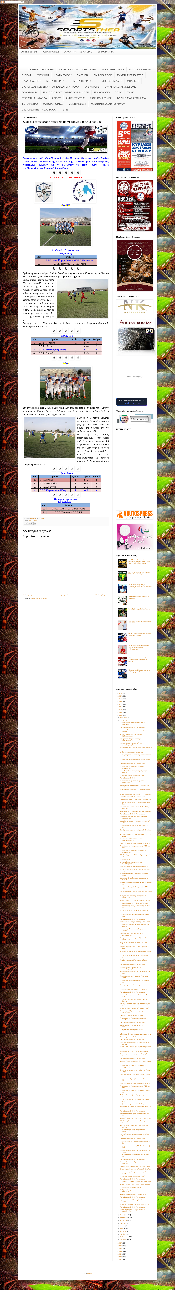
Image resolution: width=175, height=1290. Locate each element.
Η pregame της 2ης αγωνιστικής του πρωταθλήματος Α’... (131, 968)
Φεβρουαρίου (124, 1237)
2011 (120, 1259)
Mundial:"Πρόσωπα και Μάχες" (108, 104)
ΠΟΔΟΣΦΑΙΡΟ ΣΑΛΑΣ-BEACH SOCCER (66, 92)
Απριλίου (123, 1231)
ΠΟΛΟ (118, 92)
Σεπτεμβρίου (124, 1217)
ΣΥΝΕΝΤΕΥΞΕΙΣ (75, 98)
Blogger (89, 1273)
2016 (120, 1246)
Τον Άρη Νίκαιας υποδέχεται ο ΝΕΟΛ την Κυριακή (135, 1166)
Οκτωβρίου (123, 1215)
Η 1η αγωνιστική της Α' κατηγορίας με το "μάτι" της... (136, 1083)
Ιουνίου (122, 1226)
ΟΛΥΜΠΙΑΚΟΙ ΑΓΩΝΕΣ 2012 (121, 86)
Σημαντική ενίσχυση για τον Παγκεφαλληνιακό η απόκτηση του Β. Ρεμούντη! (140, 586)
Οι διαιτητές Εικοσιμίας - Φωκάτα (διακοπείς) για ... (135, 1204)
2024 (120, 698)
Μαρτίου (123, 1234)
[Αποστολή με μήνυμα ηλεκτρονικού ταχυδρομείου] (25, 523)
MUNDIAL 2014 (77, 104)
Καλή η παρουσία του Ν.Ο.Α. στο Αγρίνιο (132, 1037)
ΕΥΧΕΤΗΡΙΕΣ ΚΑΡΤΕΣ (130, 75)
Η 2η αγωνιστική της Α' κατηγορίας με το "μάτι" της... (136, 843)
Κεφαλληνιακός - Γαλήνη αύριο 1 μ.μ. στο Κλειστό (135, 922)
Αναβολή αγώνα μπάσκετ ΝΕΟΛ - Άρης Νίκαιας (134, 1104)
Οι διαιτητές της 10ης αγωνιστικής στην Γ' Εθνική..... (136, 794)
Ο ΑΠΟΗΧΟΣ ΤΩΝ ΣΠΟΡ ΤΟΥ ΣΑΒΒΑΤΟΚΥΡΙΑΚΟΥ (51, 86)
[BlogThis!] (27, 523)
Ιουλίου (122, 1223)
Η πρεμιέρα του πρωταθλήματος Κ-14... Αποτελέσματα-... (132, 934)
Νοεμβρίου (123, 720)
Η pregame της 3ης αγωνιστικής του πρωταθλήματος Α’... (131, 744)
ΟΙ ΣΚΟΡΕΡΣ (92, 86)
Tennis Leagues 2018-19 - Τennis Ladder (132, 727)
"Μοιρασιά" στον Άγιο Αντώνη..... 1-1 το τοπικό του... (136, 1118)
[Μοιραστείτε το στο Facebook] (32, 523)
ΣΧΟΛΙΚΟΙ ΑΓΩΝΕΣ (101, 98)
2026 (120, 693)
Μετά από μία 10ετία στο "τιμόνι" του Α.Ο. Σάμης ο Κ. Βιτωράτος (139, 670)
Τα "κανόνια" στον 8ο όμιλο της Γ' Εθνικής (133, 775)
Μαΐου (122, 1228)
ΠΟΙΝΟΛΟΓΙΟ (102, 92)
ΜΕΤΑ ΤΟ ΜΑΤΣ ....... (85, 81)
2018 (120, 715)
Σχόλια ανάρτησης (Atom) (39, 598)
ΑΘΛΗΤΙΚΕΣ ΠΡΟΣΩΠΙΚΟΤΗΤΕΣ (77, 69)
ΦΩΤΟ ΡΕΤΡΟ (30, 104)
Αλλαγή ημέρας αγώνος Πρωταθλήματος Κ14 (134, 1051)
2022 (120, 704)
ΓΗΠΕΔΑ (26, 75)
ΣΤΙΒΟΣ (56, 98)
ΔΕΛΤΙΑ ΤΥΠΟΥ (63, 75)
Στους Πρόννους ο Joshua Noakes (139, 609)
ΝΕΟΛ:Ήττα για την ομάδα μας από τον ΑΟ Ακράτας (136, 811)
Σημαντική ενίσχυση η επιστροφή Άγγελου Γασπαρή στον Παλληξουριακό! (138, 647)
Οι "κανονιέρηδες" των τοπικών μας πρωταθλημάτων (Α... (131, 839)
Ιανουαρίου (123, 1239)
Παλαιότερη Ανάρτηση (101, 595)
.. (22, 69)
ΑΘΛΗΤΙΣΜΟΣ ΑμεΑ (112, 69)
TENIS (65, 109)
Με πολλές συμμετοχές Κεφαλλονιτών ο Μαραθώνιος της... (132, 1210)
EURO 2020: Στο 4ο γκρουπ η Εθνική (131, 1015)
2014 (120, 1251)
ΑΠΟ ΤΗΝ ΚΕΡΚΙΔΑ (140, 69)
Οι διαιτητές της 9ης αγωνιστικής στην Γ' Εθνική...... (135, 1008)
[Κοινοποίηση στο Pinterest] (34, 523)
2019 (120, 712)
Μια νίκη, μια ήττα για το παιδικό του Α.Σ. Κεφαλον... (136, 1184)
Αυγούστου (123, 1220)
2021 (120, 707)
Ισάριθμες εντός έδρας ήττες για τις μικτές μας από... (135, 1034)
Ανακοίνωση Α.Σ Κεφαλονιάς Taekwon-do (133, 1194)
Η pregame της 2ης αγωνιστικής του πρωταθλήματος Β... (131, 739)
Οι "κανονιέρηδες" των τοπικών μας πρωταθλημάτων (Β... (131, 863)
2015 (120, 1248)
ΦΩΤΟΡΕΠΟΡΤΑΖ (53, 104)
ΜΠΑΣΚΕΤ (133, 81)
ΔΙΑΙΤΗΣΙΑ (83, 75)
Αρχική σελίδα (29, 51)
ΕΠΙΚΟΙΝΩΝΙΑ (106, 51)
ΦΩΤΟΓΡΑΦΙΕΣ (50, 51)
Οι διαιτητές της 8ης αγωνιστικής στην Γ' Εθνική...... (135, 1169)
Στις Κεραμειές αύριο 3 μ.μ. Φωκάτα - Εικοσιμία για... (136, 799)
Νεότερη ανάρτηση (29, 595)
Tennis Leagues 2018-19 (127, 778)
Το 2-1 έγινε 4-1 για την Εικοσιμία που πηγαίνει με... (136, 1181)
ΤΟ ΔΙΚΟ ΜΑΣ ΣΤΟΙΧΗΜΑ (131, 98)
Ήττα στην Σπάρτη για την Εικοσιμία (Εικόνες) (134, 903)
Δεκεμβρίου (124, 717)
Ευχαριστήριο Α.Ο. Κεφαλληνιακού (130, 1187)
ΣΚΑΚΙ (130, 92)
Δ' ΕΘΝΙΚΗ (43, 75)
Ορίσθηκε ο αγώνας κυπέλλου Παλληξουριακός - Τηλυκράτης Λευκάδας (138, 659)
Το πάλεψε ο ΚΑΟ (125, 859)
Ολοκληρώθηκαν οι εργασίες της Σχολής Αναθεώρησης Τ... (132, 723)
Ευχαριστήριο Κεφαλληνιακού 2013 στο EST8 (134, 989)
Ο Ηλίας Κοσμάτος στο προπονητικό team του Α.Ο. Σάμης (139, 634)
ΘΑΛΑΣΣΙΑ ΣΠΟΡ (31, 81)
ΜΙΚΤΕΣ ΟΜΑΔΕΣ (112, 81)
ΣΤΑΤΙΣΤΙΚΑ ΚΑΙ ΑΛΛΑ (34, 98)
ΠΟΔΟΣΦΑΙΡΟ (30, 92)
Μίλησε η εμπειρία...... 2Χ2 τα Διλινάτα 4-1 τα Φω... (135, 900)
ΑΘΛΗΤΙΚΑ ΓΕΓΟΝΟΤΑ (41, 69)
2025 (120, 696)
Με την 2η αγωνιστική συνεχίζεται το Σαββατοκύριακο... (131, 735)
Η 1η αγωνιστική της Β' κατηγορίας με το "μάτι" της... (136, 866)
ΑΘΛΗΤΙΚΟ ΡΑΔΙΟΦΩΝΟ (78, 51)
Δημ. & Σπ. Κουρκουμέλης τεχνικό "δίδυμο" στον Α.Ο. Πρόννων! (139, 573)
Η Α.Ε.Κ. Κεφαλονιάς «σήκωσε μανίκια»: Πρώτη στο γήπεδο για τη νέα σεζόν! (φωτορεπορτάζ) (139, 561)
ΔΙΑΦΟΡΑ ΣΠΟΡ (103, 75)
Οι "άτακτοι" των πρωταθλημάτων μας (131, 752)
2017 (120, 1243)
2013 (120, 1254)
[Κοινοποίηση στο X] (30, 523)
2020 (120, 709)
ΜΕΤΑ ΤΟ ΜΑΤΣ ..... (57, 81)
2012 (120, 1257)
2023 (120, 701)
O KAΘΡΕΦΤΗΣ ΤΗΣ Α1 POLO (39, 109)
